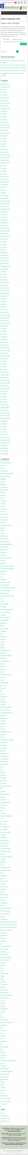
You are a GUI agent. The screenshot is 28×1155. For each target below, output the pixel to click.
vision (2, 1085)
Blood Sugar (4, 536)
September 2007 (5, 418)
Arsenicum (4, 500)
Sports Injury (4, 990)
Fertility (3, 677)
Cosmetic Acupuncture (7, 609)
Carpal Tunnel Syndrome (7, 568)
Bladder (3, 528)
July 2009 (3, 361)
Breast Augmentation (7, 544)
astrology (3, 509)
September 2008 (5, 388)
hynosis (3, 750)
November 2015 (5, 182)
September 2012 (5, 266)
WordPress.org (5, 1121)
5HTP (2, 465)
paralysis (3, 900)
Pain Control (4, 897)
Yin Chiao (3, 1104)
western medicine (5, 1098)
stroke (3, 1000)
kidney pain (4, 805)
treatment (4, 1066)
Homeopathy (4, 742)
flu (2, 691)
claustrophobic (5, 593)
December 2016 (5, 154)
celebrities (4, 571)
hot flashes (4, 748)
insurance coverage (6, 786)
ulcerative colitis (5, 1074)
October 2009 (5, 353)
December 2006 (5, 440)
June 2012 (4, 274)
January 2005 (4, 453)
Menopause (4, 846)
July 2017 (3, 138)
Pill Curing (4, 919)
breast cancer (4, 547)
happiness (4, 715)
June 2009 (4, 364)
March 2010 (4, 339)
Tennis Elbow (4, 1019)
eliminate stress (5, 650)
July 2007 (3, 423)
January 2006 (4, 451)
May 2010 (4, 334)
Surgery (3, 1011)
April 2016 (4, 174)
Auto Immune (4, 514)
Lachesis (3, 813)
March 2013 (4, 252)
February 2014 (5, 222)
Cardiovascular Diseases (7, 566)
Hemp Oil (3, 723)
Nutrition (3, 884)
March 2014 (4, 220)
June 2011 (4, 301)
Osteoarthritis (5, 894)
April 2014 (4, 217)
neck (2, 873)
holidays (3, 734)
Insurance (3, 783)
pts (2, 943)
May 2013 (4, 247)
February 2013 (5, 255)
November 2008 (5, 383)
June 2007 (4, 426)
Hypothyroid (13, 41)
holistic (3, 737)
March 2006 (4, 448)
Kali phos (3, 799)
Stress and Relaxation (7, 995)
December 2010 (5, 315)
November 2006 (5, 442)
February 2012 (5, 282)
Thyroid (22, 41)
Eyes (2, 672)
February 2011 (5, 309)
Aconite (3, 468)
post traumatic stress (6, 930)
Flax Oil (3, 688)
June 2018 (4, 114)
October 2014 (5, 206)
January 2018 (4, 122)
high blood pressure (6, 731)
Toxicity (3, 1057)
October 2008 (5, 385)
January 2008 (4, 410)
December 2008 (5, 380)
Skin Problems (5, 973)
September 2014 (5, 209)
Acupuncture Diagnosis (7, 473)
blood (2, 533)
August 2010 (4, 326)
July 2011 (3, 298)
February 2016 (5, 176)
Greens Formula (5, 710)
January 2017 (4, 152)
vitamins (3, 1090)
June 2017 (4, 141)
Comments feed (5, 1118)
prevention (4, 935)
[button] (2, 6)
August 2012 (4, 269)
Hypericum (4, 753)
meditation (4, 837)
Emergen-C (4, 653)
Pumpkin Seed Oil (6, 946)
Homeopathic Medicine (7, 740)
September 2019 (5, 87)
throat (18, 41)
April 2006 (4, 445)
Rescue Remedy (5, 960)
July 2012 (3, 271)
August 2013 (4, 239)
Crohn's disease (5, 617)
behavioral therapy (6, 525)
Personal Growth (5, 911)
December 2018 (5, 103)
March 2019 (4, 95)
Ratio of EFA (4, 954)
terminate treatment (6, 1022)
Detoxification (5, 628)
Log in (2, 1113)
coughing (3, 615)
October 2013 (5, 233)
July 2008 (3, 394)
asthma (3, 506)
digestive (3, 639)
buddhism (3, 555)
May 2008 (4, 399)
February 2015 (5, 195)
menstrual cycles (5, 851)
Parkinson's (4, 903)
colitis (2, 601)
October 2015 (5, 184)
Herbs (2, 726)
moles (2, 865)
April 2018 (4, 119)
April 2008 (4, 402)
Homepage (4, 73)
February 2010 (5, 342)
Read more (23, 44)
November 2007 (5, 415)
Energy (3, 663)
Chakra (3, 574)
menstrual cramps (6, 848)
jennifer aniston (5, 794)
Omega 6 (3, 889)
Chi (2, 577)
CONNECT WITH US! (7, 2)
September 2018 (5, 108)
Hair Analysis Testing (6, 712)
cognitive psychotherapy (7, 596)
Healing (3, 721)
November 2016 (5, 157)
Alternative (4, 487)
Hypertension (4, 756)
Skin (2, 970)
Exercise (3, 669)
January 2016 (4, 179)
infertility (3, 778)
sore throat (4, 984)
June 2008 (4, 396)
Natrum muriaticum (6, 870)
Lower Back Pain (5, 826)
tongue (3, 1052)
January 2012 (4, 285)
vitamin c (3, 1087)
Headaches (4, 718)
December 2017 (5, 125)
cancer (3, 560)
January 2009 (4, 377)
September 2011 (5, 293)
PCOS (2, 905)
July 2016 (3, 165)
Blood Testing (4, 539)
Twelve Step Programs (7, 1071)
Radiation (3, 951)
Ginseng (3, 702)
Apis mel (3, 495)
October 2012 (5, 263)
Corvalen (3, 606)
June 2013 (4, 244)
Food (2, 693)
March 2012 (4, 279)
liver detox (4, 824)
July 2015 (3, 187)
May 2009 (4, 366)
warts (2, 1093)
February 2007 (5, 437)
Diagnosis (3, 631)
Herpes (3, 729)
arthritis (3, 503)
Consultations (5, 604)
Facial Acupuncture (6, 674)
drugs (2, 644)
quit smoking (4, 949)
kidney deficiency (5, 802)
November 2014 (5, 203)
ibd (2, 767)
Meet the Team (5, 840)
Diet (2, 634)
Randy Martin (6, 39)
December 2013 (5, 228)
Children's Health (5, 582)
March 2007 (4, 434)
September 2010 (5, 323)
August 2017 (4, 135)
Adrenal (3, 481)
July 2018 (3, 111)
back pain (3, 522)
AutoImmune (4, 517)
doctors (3, 642)
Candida (3, 563)
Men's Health (4, 843)
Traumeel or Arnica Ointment (9, 1060)
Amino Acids (4, 490)
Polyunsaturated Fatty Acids (8, 927)
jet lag (2, 797)
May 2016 (4, 171)
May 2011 (4, 304)
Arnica (3, 498)
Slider (2, 979)
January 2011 (4, 312)
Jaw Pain (3, 791)
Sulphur (3, 1003)
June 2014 (4, 214)
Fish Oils (3, 685)
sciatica (3, 965)
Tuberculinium (5, 1068)
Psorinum (3, 941)
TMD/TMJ (4, 1041)
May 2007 (4, 429)
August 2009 (4, 358)
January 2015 (4, 198)
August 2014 (4, 212)
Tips (2, 1038)
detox (2, 625)
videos (3, 1082)
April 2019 (4, 92)
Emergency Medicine (6, 655)
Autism (3, 511)
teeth (2, 1017)
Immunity (3, 775)
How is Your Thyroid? (10, 23)
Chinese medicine (5, 590)
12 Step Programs (6, 462)
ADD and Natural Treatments (18, 65)
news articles (4, 881)
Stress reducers (5, 998)
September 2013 (5, 236)
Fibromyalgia (4, 682)
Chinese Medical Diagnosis (8, 587)
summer (3, 1006)
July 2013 (3, 241)
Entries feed (4, 1115)
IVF (2, 788)
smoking (3, 981)
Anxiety (3, 492)
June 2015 (4, 190)
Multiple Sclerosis (6, 867)
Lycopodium (4, 829)
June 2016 (4, 168)
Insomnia (3, 780)
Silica (2, 968)
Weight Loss (4, 1095)
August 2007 (4, 421)
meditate (3, 835)
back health (4, 519)
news (2, 878)
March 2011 (4, 307)
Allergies (3, 484)
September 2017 (5, 133)
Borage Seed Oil (5, 541)
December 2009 (5, 347)
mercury (3, 854)
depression (4, 623)
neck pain (3, 875)
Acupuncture (6, 41)
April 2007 (4, 432)
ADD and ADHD (5, 476)
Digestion (3, 636)
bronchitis (4, 552)
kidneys (3, 807)
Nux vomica (4, 886)
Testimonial (4, 1025)
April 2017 (4, 146)
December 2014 (5, 201)
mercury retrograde (6, 856)
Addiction (3, 479)
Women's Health (5, 1101)
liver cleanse (4, 821)
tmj (2, 1044)
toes (2, 1049)
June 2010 (4, 331)
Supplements (4, 1009)
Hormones (4, 745)
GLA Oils (3, 704)
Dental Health (5, 620)
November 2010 (5, 318)
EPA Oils (3, 666)
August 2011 (4, 296)
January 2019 (4, 100)
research (3, 962)
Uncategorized (5, 1076)
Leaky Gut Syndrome (6, 816)
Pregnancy (4, 932)
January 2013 (4, 258)
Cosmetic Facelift (5, 612)
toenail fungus (5, 1047)
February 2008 (5, 407)
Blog (2, 530)
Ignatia (3, 772)
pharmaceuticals (5, 913)
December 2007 (5, 413)
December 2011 (5, 288)
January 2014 (4, 225)
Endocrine (4, 658)
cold (2, 598)
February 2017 (5, 149)
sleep (2, 976)
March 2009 (4, 372)
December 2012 (5, 260)
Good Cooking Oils (6, 707)
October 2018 (5, 106)
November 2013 (5, 231)
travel (2, 1063)
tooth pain (4, 1055)
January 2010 (4, 345)
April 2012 (4, 277)
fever (2, 680)
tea (2, 1014)
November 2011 (5, 290)
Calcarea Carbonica (6, 558)
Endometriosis (5, 661)
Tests (2, 1028)
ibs (2, 769)
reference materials (6, 957)
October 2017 (5, 130)
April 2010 (4, 337)
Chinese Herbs (5, 585)
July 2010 (3, 328)
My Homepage (5, 70)
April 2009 (4, 369)
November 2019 (5, 84)
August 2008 (4, 391)
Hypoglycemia (5, 761)
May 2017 (4, 144)
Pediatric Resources (6, 908)
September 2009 (5, 356)
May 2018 (4, 116)
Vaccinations (4, 1079)
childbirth (3, 579)
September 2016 (5, 163)
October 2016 (5, 160)
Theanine (3, 1030)
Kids (2, 810)
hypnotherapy (5, 759)
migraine (3, 859)
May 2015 (4, 193)
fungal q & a (4, 696)
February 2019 (5, 97)
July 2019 (3, 89)
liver (2, 818)
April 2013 (4, 250)
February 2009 (5, 375)
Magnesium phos (5, 832)
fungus (3, 699)
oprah (2, 892)
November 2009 (5, 350)
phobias (3, 916)
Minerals (3, 862)
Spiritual (3, 987)
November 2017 (5, 127)
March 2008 (4, 404)
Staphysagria (4, 992)
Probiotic (3, 938)
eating (2, 647)
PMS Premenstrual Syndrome (9, 922)
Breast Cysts (4, 549)
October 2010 (5, 320)
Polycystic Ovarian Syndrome (9, 924)
